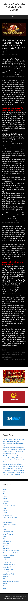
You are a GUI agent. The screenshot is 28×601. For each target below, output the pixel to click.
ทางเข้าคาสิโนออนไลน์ (9, 524)
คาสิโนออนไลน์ (7, 522)
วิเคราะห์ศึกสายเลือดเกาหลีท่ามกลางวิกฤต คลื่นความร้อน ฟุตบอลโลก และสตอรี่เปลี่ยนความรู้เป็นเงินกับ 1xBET (13, 466)
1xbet (5, 489)
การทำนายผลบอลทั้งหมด (10, 517)
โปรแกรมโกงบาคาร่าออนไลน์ (11, 581)
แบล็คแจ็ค (6, 572)
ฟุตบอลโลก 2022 (8, 534)
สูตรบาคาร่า (6, 543)
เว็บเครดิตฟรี (7, 567)
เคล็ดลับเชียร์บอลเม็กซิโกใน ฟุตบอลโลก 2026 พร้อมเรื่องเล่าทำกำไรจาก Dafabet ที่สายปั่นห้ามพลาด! (13, 472)
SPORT (5, 513)
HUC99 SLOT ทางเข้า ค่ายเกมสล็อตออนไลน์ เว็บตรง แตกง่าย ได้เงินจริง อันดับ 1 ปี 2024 (14, 355)
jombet (5, 503)
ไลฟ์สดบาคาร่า (7, 586)
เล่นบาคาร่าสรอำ (8, 562)
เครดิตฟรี (5, 560)
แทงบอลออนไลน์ (8, 569)
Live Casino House (9, 506)
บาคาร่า (5, 529)
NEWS (5, 510)
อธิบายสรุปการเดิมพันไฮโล (11, 550)
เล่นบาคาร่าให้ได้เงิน (9, 564)
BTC (4, 491)
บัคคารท (5, 527)
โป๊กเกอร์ (5, 583)
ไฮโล (4, 588)
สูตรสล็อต (6, 546)
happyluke (6, 501)
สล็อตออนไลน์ (7, 541)
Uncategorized (7, 515)
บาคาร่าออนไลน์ (8, 531)
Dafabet (5, 494)
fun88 (5, 498)
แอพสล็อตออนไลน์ (8, 574)
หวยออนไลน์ (6, 548)
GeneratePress (19, 598)
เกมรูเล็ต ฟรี (6, 557)
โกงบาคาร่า (6, 576)
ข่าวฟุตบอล (6, 520)
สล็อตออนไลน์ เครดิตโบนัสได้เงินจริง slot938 (14, 7)
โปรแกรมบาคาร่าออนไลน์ (10, 579)
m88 (4, 508)
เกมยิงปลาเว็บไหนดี (8, 555)
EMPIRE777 (6, 496)
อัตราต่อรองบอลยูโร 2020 (10, 553)
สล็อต (5, 350)
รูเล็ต (4, 536)
